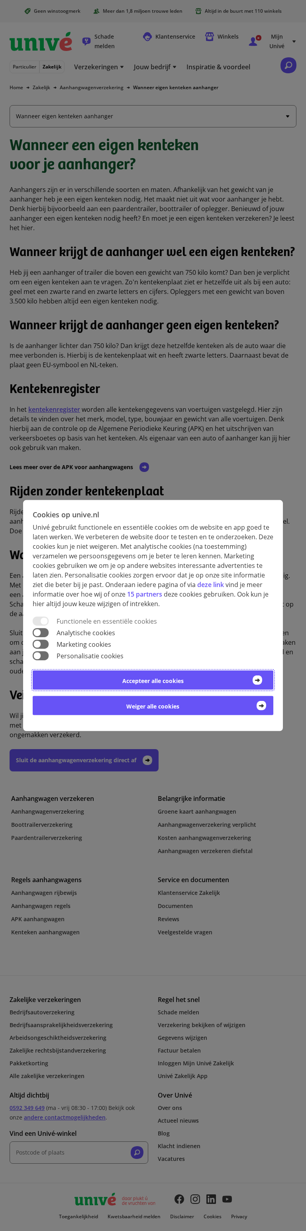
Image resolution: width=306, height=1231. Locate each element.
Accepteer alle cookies (153, 681)
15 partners (144, 593)
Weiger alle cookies (152, 706)
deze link (210, 584)
